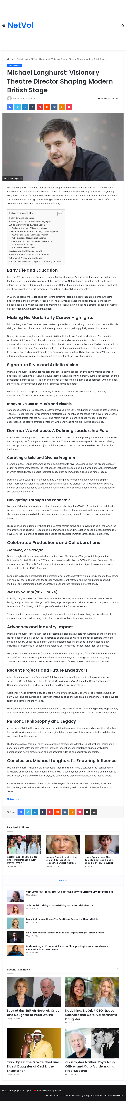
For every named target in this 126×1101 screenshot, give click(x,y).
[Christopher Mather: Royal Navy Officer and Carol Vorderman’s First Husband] (92, 1043)
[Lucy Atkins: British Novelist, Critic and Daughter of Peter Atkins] (34, 992)
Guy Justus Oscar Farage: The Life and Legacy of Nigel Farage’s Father (65, 932)
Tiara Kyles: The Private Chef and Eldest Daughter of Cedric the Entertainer (33, 1066)
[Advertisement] (76, 23)
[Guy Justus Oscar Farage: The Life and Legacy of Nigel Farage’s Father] (15, 937)
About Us (58, 1095)
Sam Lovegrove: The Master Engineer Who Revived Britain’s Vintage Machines (69, 891)
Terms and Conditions (101, 1095)
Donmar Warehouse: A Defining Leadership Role (35, 231)
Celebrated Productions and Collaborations (32, 241)
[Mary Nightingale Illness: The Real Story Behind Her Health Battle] (15, 923)
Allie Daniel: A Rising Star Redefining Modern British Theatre (59, 905)
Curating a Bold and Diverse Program (31, 235)
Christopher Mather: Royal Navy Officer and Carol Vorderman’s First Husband (90, 1066)
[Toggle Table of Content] (58, 213)
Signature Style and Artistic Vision (28, 225)
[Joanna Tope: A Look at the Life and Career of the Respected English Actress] (63, 844)
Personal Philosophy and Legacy (27, 258)
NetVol (16, 98)
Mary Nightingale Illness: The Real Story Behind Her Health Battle (62, 919)
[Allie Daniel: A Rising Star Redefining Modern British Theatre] (15, 909)
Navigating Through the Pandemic (31, 238)
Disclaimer (118, 1095)
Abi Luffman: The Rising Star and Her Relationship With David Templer (22, 859)
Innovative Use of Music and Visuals (31, 228)
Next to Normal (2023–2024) (28, 248)
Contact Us (69, 1095)
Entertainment (24, 59)
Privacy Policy (82, 1095)
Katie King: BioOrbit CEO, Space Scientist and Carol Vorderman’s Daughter (91, 1014)
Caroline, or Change (24, 244)
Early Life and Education (23, 218)
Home (12, 59)
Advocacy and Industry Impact (26, 251)
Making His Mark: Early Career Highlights (31, 221)
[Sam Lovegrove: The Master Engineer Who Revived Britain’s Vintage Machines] (15, 896)
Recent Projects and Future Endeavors (30, 254)
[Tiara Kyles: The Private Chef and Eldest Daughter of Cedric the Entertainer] (34, 1043)
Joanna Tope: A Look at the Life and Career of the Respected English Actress (61, 860)
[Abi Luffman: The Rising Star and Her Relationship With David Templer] (24, 844)
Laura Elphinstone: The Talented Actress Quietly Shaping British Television (99, 860)
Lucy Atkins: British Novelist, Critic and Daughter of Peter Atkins (33, 1012)
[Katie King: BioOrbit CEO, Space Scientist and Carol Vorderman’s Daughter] (92, 992)
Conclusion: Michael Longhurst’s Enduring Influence (36, 261)
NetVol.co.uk (14, 799)
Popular (63, 880)
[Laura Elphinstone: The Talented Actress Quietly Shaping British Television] (102, 844)
